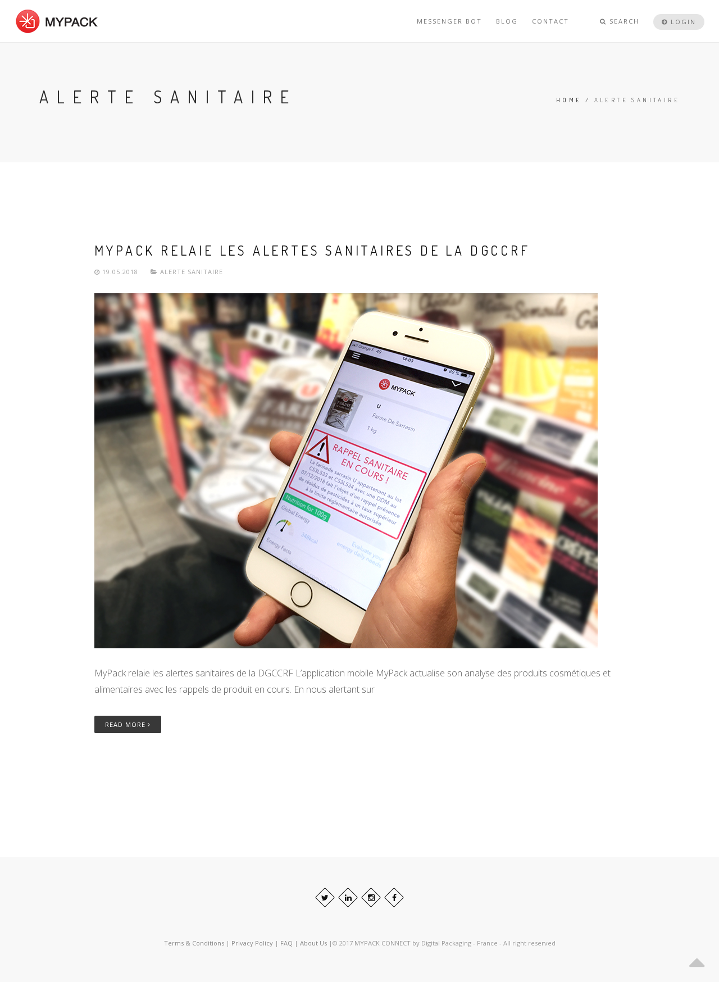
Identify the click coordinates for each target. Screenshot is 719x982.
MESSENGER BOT (449, 21)
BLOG (507, 21)
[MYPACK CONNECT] (57, 21)
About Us (314, 943)
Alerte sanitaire (191, 271)
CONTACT (550, 21)
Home (569, 100)
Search (623, 21)
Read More (126, 724)
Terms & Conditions (194, 943)
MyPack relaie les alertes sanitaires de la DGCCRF (312, 250)
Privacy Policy (252, 943)
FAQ (287, 943)
